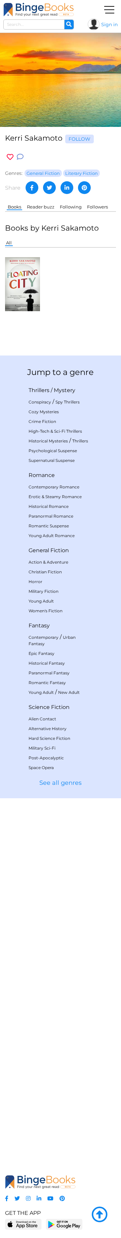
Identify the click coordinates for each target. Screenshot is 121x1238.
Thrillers (39, 390)
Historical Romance (49, 506)
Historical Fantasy (47, 663)
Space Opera (41, 767)
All (9, 242)
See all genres (60, 783)
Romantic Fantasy (47, 682)
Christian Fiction (45, 571)
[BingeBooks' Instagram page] (28, 1198)
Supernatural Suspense (52, 460)
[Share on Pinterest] (84, 187)
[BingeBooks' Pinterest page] (62, 1198)
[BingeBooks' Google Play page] (64, 1224)
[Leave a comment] (20, 156)
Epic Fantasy (41, 653)
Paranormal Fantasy (49, 672)
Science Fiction (49, 707)
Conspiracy (40, 401)
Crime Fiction (42, 421)
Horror (35, 581)
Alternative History (48, 728)
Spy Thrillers (67, 401)
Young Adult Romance (52, 535)
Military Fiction (43, 591)
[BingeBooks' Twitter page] (17, 1198)
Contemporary (43, 637)
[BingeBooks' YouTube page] (50, 1198)
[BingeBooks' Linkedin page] (39, 1198)
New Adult (69, 692)
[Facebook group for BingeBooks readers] (6, 1198)
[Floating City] (22, 284)
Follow (79, 139)
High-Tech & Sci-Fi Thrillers (55, 431)
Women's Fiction (46, 610)
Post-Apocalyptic (46, 757)
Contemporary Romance (54, 486)
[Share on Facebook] (32, 187)
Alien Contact (42, 718)
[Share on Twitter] (49, 187)
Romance (42, 475)
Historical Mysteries (48, 440)
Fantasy (39, 625)
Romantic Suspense (49, 525)
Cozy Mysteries (44, 411)
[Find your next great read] (38, 9)
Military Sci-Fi (42, 748)
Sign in (109, 24)
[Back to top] (99, 1215)
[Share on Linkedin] (67, 187)
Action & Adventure (48, 562)
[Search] (69, 24)
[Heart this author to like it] (10, 156)
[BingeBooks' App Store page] (23, 1224)
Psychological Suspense (53, 450)
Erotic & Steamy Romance (55, 496)
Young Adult (41, 601)
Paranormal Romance (51, 516)
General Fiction (49, 550)
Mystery (64, 390)
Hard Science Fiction (49, 738)
